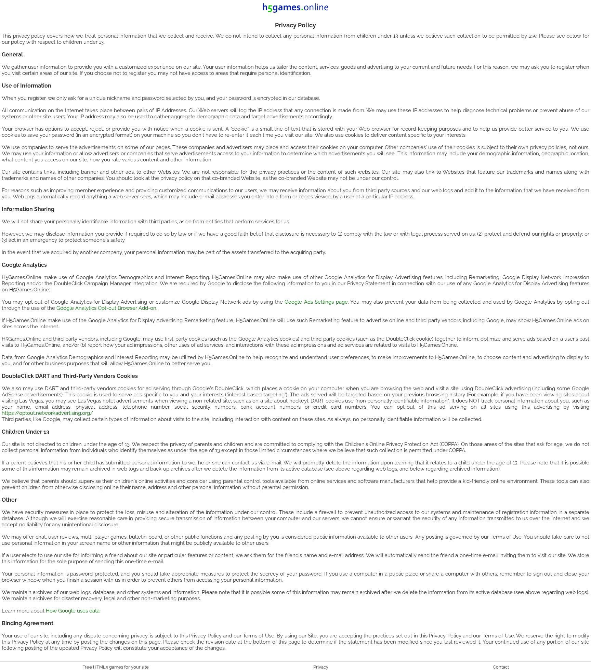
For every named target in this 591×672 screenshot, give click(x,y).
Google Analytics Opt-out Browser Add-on (106, 308)
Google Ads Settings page (316, 302)
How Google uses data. (73, 611)
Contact (501, 667)
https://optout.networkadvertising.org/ (47, 413)
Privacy (320, 667)
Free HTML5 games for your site (115, 667)
